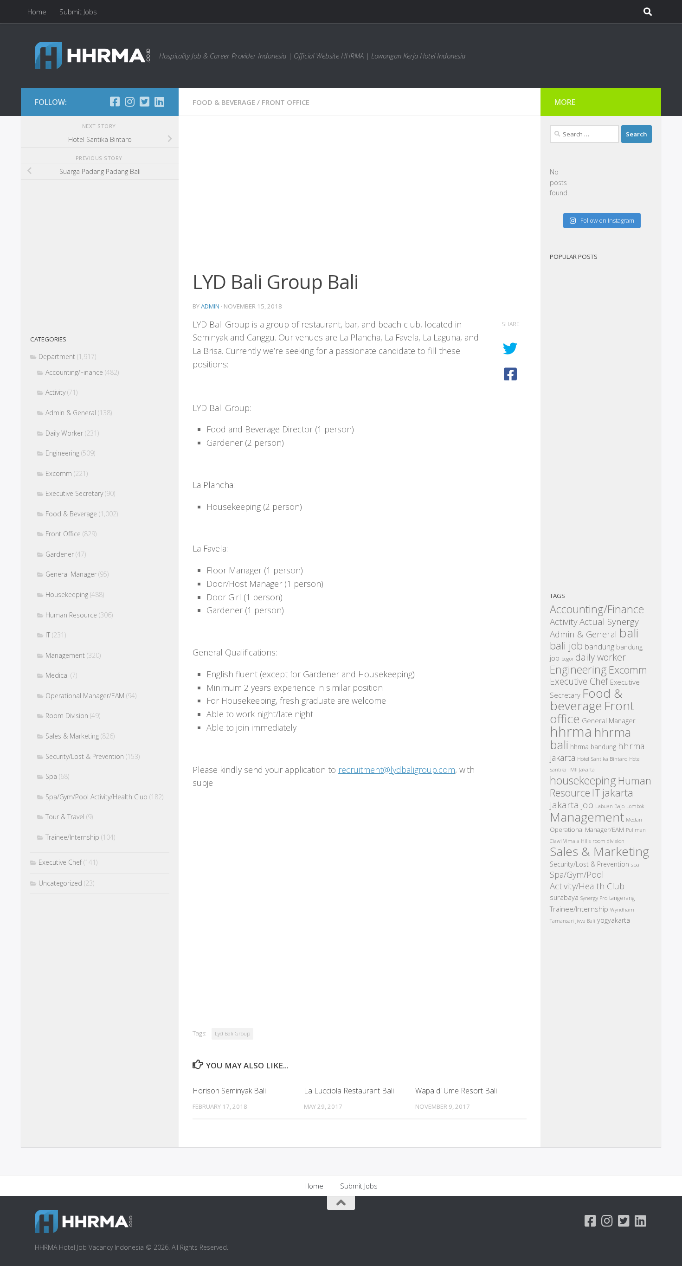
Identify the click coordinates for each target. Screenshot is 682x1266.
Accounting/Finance (74, 372)
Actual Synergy (609, 622)
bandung (599, 646)
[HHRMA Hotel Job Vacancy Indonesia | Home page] (92, 55)
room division (608, 840)
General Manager (71, 574)
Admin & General (70, 412)
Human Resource (71, 615)
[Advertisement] (360, 198)
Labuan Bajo (609, 806)
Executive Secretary (74, 493)
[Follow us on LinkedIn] (159, 101)
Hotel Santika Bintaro (602, 758)
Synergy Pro (593, 897)
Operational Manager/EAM (84, 695)
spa (635, 864)
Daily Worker (64, 433)
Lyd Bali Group (232, 1033)
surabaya (564, 897)
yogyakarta (613, 920)
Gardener (59, 554)
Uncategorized (60, 883)
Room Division (66, 715)
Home (36, 11)
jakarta (617, 792)
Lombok (635, 806)
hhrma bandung (593, 746)
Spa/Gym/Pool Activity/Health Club (96, 796)
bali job (566, 645)
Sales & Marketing (72, 736)
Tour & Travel (64, 816)
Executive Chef (60, 862)
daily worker (600, 657)
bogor (567, 658)
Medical (57, 675)
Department (57, 356)
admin (210, 306)
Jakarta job (571, 805)
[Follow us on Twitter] (144, 101)
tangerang (622, 898)
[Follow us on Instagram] (129, 101)
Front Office (285, 102)
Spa (51, 776)
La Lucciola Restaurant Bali (349, 1091)
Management (65, 655)
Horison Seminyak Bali (229, 1091)
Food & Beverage (224, 102)
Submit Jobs (78, 11)
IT (47, 634)
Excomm (58, 473)
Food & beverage (586, 699)
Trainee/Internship (72, 837)
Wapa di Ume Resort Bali (456, 1091)
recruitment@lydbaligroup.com (396, 769)
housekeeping (583, 780)
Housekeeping (66, 594)
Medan (634, 819)
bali (628, 632)
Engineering (62, 453)
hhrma (571, 731)
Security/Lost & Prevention (84, 756)
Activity (55, 392)
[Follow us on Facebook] (114, 101)
